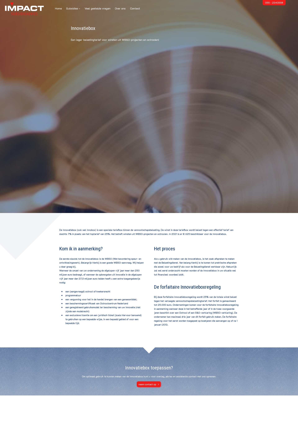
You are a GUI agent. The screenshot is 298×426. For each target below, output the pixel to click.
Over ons (120, 8)
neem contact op (147, 384)
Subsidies (72, 8)
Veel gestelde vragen (98, 8)
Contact (135, 8)
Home (58, 8)
